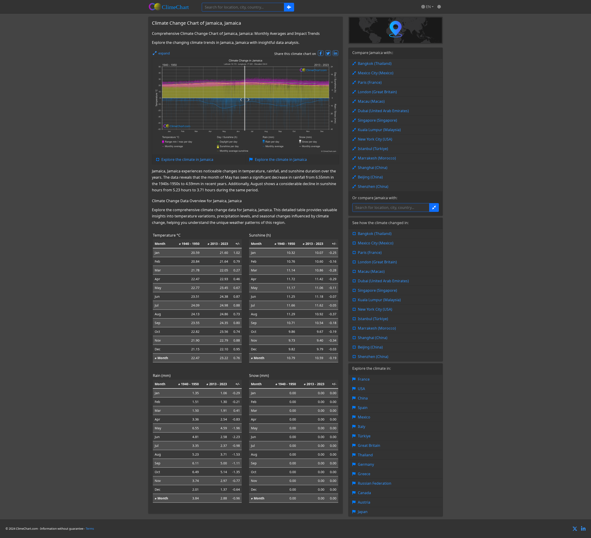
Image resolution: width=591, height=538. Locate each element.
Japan (363, 511)
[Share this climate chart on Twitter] (328, 53)
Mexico (364, 417)
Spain (363, 407)
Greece (364, 473)
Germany (366, 464)
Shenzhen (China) (373, 186)
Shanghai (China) (372, 167)
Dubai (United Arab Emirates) (383, 110)
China (363, 398)
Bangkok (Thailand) (375, 63)
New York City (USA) (375, 139)
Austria (364, 502)
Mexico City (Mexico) (375, 72)
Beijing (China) (370, 177)
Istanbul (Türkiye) (373, 148)
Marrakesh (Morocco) (377, 158)
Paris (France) (370, 82)
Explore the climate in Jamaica (187, 159)
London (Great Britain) (377, 91)
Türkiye (364, 436)
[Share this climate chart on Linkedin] (335, 53)
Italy (361, 426)
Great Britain (369, 445)
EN (428, 6)
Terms (90, 528)
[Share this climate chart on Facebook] (320, 53)
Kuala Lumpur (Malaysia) (379, 129)
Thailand (365, 454)
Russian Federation (374, 483)
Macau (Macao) (371, 101)
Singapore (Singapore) (377, 120)
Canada (364, 492)
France (364, 379)
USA (361, 388)
